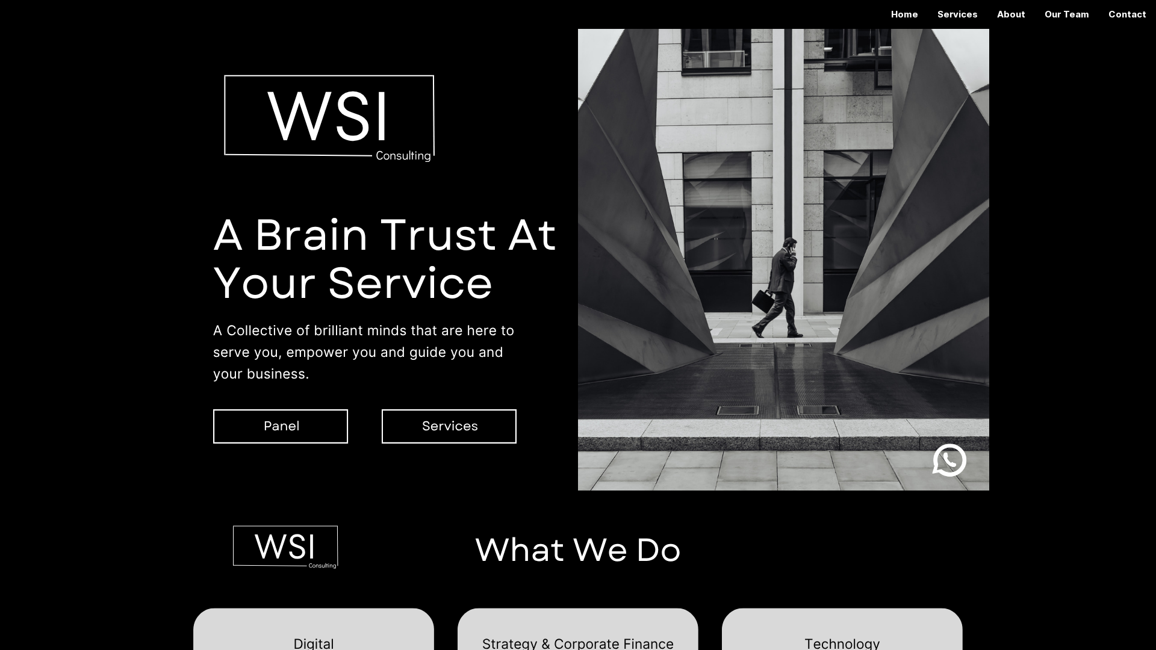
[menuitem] (904, 14)
